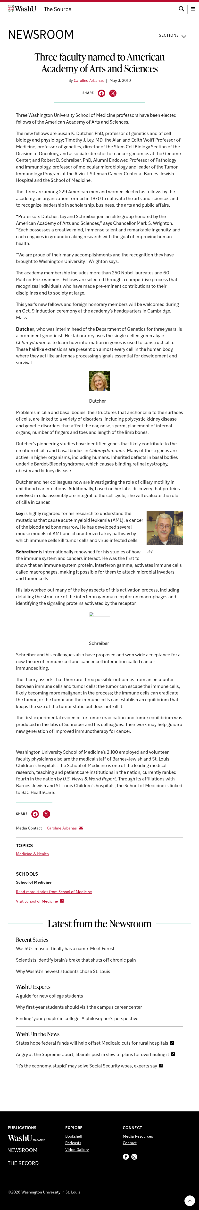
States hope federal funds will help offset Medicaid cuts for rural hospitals (92, 1043)
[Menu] (193, 8)
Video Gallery (77, 1150)
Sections (169, 36)
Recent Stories (32, 939)
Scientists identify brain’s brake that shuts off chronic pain (76, 960)
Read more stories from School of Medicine (54, 892)
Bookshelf (74, 1137)
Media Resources (138, 1137)
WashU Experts (33, 986)
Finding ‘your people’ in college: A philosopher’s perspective (77, 1019)
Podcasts (73, 1143)
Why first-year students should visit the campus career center (79, 1007)
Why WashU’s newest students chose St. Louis (63, 972)
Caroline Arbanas (89, 81)
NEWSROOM (41, 36)
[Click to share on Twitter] (113, 93)
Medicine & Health (32, 854)
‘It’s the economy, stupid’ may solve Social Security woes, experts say (86, 1066)
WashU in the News (37, 1034)
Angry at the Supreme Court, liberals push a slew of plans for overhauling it (92, 1055)
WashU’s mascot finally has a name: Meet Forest (65, 949)
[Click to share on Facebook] (101, 93)
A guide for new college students (49, 996)
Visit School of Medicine (37, 902)
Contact (130, 1143)
